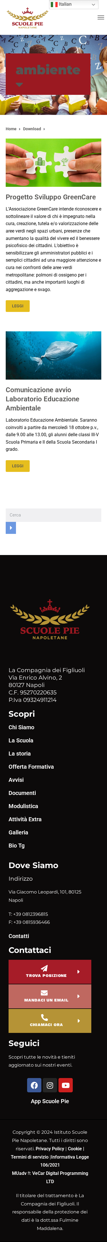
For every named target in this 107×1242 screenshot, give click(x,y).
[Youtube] (65, 1085)
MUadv (20, 1173)
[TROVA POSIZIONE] (44, 968)
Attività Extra (25, 819)
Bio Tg (17, 845)
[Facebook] (34, 1085)
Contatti (19, 936)
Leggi (17, 306)
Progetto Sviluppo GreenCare (51, 197)
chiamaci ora (46, 1024)
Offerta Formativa (31, 766)
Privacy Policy (50, 1148)
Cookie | (76, 1148)
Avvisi (16, 779)
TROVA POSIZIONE (46, 975)
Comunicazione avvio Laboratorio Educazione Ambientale (42, 399)
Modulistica (23, 806)
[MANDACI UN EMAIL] (44, 992)
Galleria (18, 832)
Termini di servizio (30, 1157)
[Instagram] (50, 1085)
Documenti (22, 793)
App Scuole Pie (50, 1101)
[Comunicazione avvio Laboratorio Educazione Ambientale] (53, 355)
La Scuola (21, 740)
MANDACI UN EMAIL (46, 1000)
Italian (65, 4)
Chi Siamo (21, 727)
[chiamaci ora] (44, 1017)
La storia (20, 753)
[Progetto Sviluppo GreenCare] (53, 162)
